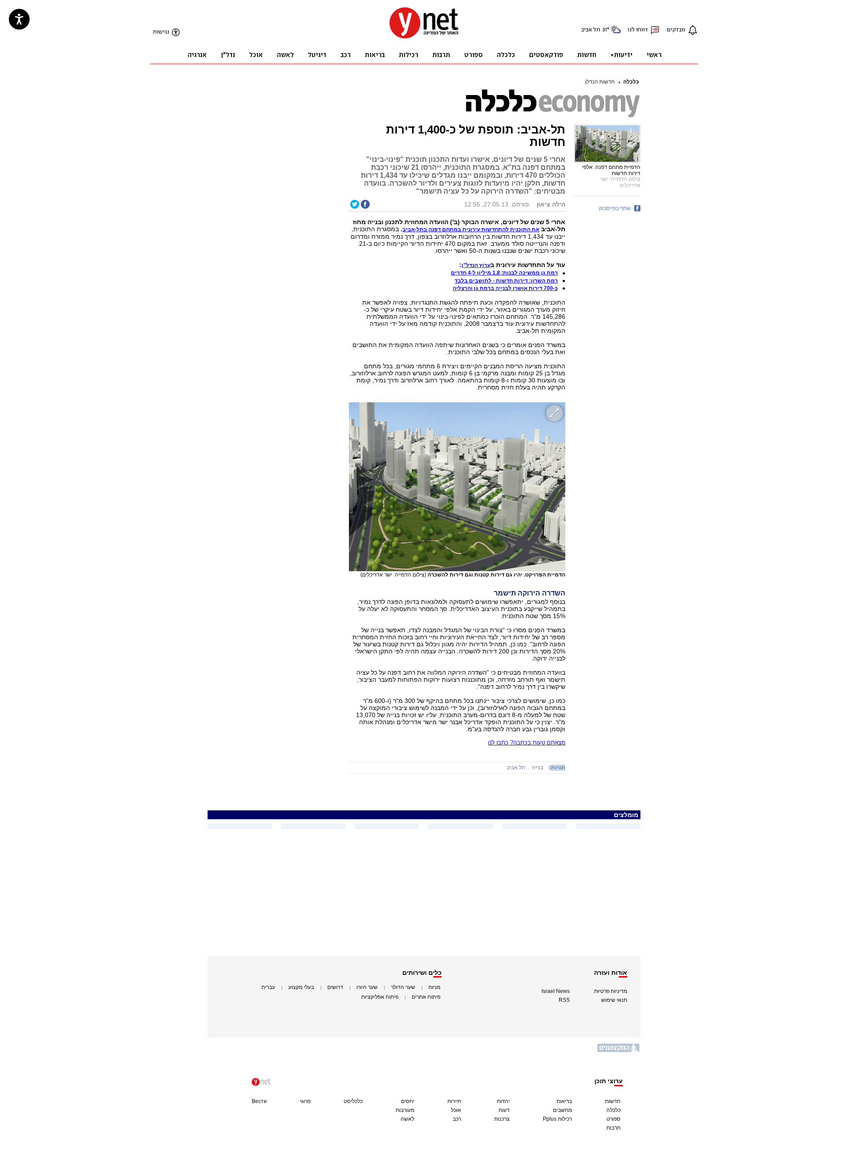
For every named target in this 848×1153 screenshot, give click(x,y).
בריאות (564, 1101)
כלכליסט (353, 1101)
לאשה (407, 1119)
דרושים (335, 987)
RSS (564, 1000)
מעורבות (405, 1110)
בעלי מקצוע (301, 987)
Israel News (555, 991)
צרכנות (502, 1119)
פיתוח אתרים (426, 997)
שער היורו (367, 987)
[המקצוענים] (618, 1051)
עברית (268, 987)
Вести (259, 1101)
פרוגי (305, 1101)
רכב (457, 1119)
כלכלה (631, 82)
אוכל (456, 1110)
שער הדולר (403, 987)
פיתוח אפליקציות (379, 997)
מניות (434, 987)
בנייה (537, 767)
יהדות (503, 1101)
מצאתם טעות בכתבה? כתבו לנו (526, 742)
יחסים (407, 1101)
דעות (504, 1110)
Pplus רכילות (557, 1119)
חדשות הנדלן (600, 82)
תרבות (613, 1128)
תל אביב (516, 767)
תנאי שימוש (614, 1000)
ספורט (613, 1119)
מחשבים (562, 1110)
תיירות (454, 1101)
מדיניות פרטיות (610, 991)
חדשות (613, 1101)
